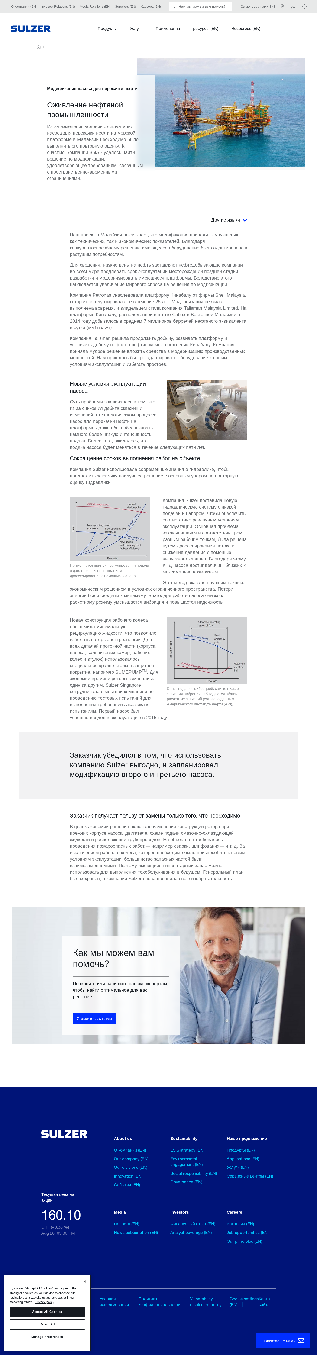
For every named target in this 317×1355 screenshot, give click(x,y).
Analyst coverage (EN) (191, 1232)
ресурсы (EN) (205, 28)
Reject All (47, 1324)
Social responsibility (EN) (193, 1173)
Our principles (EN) (244, 1241)
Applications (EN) (243, 1158)
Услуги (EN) (238, 1167)
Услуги (136, 28)
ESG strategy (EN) (187, 1149)
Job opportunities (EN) (248, 1232)
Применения (168, 28)
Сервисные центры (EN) (250, 1175)
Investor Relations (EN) (58, 6)
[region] (47, 1313)
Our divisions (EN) (130, 1167)
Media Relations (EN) (95, 6)
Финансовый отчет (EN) (192, 1223)
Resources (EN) (245, 28)
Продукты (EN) (241, 1149)
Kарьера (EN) (151, 6)
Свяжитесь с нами (94, 1018)
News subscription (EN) (136, 1232)
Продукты (107, 28)
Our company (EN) (131, 1158)
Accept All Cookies (47, 1311)
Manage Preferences (47, 1337)
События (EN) (127, 1184)
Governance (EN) (186, 1181)
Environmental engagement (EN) (186, 1161)
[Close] (85, 1281)
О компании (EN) (24, 6)
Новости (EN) (126, 1223)
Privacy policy (44, 1302)
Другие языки (226, 219)
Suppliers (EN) (125, 6)
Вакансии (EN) (240, 1223)
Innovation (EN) (128, 1175)
